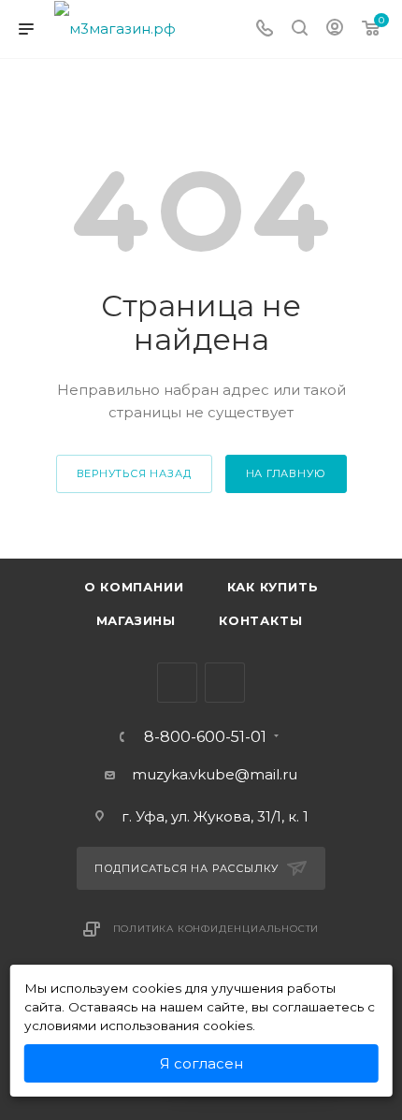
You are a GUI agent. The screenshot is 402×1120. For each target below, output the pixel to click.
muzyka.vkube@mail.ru (214, 774)
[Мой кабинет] (334, 29)
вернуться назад (134, 473)
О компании (134, 586)
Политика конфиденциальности (216, 929)
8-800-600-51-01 (205, 737)
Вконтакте (177, 682)
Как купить (273, 586)
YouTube (225, 682)
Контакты (260, 620)
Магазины (136, 620)
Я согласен (201, 1063)
